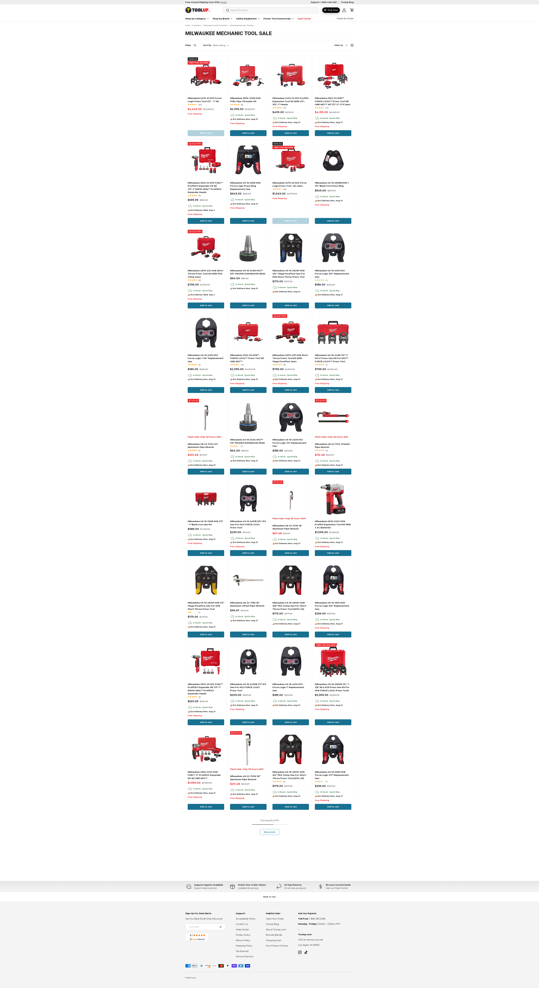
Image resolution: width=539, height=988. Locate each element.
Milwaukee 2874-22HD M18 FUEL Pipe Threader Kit (245, 100)
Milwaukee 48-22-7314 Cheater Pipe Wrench (332, 446)
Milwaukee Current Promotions (215, 25)
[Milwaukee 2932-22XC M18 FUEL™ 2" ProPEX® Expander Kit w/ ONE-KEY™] (205, 749)
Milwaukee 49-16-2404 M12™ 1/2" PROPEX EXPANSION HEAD (247, 441)
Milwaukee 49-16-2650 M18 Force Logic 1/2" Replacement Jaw (332, 775)
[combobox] (270, 10)
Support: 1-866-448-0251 (324, 2)
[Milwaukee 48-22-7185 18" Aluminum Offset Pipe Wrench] (248, 580)
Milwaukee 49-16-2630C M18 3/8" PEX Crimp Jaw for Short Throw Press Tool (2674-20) (289, 605)
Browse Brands (274, 935)
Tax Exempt (242, 951)
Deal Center (304, 18)
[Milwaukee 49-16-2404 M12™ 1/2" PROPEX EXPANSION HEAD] (248, 417)
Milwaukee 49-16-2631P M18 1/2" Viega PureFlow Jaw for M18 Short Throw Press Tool (206, 605)
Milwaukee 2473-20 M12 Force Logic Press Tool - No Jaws (289, 184)
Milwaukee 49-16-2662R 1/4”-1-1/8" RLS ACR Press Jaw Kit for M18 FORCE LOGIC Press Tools (332, 687)
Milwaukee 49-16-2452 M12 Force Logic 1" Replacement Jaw (288, 687)
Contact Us (242, 924)
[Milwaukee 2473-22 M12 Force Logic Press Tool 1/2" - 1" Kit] (205, 75)
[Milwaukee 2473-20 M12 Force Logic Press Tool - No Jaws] (290, 160)
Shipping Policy (244, 945)
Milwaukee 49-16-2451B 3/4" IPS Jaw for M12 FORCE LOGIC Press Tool (248, 524)
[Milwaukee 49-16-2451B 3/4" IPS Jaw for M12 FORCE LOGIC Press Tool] (248, 498)
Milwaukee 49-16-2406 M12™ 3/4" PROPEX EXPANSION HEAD (247, 272)
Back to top (269, 897)
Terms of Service (244, 956)
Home (187, 25)
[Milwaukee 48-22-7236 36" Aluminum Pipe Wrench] (248, 749)
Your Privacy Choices (277, 945)
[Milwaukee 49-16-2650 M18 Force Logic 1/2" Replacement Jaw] (333, 749)
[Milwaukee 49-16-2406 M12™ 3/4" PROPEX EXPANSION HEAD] (248, 248)
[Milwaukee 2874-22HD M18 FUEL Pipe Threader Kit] (248, 75)
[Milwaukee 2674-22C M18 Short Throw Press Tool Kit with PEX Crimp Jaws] (205, 248)
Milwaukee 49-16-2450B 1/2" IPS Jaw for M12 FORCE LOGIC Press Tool (248, 687)
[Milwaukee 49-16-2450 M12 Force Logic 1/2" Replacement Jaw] (290, 417)
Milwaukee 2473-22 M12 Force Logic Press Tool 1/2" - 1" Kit (205, 100)
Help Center (242, 929)
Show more (269, 832)
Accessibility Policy (245, 918)
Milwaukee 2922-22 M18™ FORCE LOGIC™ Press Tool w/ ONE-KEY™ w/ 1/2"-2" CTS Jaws (332, 101)
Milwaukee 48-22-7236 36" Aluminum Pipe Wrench (245, 778)
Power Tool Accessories (277, 18)
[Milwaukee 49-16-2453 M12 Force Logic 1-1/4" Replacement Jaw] (205, 332)
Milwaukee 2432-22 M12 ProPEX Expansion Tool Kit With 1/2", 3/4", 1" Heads (290, 101)
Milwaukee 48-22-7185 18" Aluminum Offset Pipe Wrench (247, 604)
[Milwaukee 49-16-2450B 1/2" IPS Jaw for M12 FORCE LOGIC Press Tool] (248, 661)
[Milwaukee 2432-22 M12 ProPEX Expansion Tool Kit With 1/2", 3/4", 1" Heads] (290, 75)
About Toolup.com (276, 929)
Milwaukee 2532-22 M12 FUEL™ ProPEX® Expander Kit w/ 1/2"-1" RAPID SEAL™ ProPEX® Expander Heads (205, 187)
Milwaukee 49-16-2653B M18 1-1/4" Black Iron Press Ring (332, 184)
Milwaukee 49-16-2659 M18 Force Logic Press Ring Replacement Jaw (245, 185)
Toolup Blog (347, 2)
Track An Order (345, 18)
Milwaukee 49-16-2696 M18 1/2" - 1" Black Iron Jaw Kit (205, 523)
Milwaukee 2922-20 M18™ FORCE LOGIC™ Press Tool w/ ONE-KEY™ (247, 358)
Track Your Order (275, 918)
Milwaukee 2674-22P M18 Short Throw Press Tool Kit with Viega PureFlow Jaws (290, 358)
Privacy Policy (243, 935)
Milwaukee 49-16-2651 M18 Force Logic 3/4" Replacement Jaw (332, 605)
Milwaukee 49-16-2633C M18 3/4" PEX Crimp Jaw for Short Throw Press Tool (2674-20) (289, 775)
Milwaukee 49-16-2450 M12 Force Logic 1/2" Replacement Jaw (289, 442)
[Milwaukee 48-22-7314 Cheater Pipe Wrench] (333, 417)
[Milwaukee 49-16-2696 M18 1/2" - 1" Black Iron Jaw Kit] (205, 498)
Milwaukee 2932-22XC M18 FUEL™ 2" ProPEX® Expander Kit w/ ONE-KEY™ (204, 775)
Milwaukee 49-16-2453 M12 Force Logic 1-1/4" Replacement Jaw (205, 358)
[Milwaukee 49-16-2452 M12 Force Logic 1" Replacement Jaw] (290, 661)
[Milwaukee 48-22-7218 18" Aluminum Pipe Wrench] (290, 498)
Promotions (196, 25)
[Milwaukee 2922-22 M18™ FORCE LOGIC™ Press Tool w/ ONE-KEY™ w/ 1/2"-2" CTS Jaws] (333, 75)
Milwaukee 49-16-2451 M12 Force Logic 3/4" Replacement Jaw (332, 273)
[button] (352, 10)
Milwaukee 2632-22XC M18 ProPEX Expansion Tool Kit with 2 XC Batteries (333, 524)
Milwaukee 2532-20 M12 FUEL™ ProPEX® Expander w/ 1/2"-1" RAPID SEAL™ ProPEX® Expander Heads (205, 689)
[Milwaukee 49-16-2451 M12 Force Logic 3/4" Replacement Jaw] (333, 248)
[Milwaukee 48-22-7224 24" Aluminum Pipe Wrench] (205, 417)
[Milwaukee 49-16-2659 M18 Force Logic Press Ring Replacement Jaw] (248, 160)
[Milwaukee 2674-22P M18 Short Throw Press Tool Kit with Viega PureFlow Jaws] (290, 332)
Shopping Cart (273, 940)
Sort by (207, 45)
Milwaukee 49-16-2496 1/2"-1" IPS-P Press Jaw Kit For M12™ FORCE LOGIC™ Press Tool (331, 358)
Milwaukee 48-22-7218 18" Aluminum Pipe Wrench (287, 527)
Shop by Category (195, 18)
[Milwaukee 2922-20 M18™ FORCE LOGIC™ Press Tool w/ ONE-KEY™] (248, 332)
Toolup (193, 978)
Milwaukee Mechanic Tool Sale (241, 25)
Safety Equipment (246, 18)
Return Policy (243, 940)
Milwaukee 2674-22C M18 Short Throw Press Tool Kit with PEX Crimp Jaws (205, 273)
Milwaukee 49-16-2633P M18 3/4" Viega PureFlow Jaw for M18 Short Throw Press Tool (288, 273)
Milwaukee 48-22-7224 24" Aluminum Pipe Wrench (203, 446)
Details (223, 2)
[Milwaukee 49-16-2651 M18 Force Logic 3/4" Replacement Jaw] (333, 580)
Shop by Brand (221, 18)
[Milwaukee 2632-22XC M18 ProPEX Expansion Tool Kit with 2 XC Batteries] (333, 498)
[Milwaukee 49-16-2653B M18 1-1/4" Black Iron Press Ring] (333, 160)
